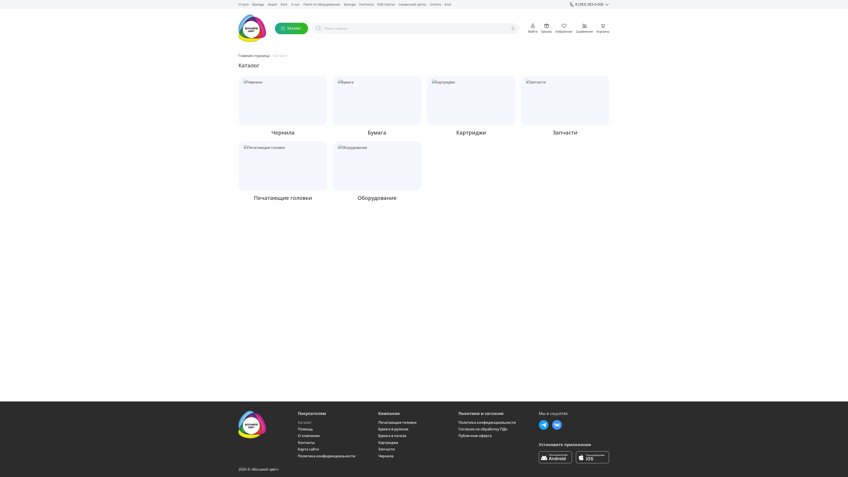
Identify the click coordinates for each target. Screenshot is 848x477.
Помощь (305, 429)
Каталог (305, 422)
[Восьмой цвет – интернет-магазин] (252, 28)
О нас (295, 4)
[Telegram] (544, 425)
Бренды (258, 4)
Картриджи (388, 442)
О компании (309, 435)
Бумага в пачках (392, 435)
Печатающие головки (397, 422)
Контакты (366, 4)
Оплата (435, 4)
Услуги (243, 4)
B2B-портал (386, 4)
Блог (284, 4)
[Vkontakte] (557, 425)
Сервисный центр (412, 4)
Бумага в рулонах (393, 429)
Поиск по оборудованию (321, 4)
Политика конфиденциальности (326, 456)
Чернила (386, 456)
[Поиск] (318, 28)
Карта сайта (308, 449)
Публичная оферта (475, 435)
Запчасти (386, 449)
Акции (272, 4)
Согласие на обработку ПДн (482, 429)
